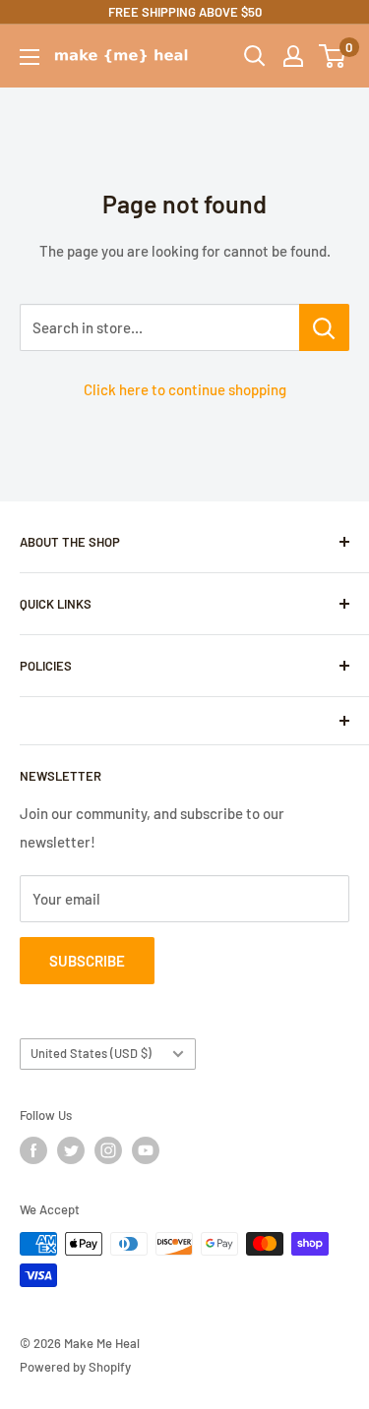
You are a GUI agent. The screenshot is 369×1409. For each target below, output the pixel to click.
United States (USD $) (91, 1053)
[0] (333, 56)
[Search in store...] (324, 327)
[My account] (293, 56)
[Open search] (255, 56)
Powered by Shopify (75, 1367)
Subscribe (87, 960)
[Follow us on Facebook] (33, 1150)
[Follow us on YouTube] (145, 1150)
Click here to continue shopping (185, 389)
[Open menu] (29, 57)
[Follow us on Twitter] (71, 1150)
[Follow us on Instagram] (108, 1150)
